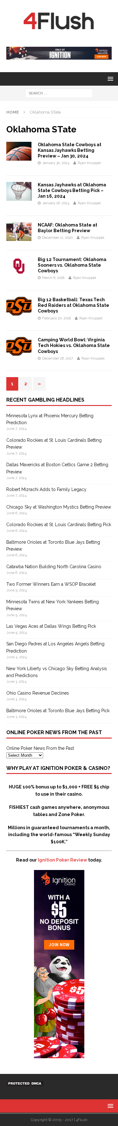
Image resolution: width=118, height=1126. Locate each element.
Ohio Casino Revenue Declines (37, 693)
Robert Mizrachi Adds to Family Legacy (46, 489)
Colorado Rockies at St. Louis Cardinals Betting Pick (58, 524)
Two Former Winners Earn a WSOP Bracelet (51, 584)
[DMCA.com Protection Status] (25, 1083)
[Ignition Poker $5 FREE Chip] (59, 1054)
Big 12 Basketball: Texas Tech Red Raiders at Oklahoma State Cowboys (73, 305)
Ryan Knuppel (89, 163)
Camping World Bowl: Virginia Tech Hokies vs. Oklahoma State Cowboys (74, 345)
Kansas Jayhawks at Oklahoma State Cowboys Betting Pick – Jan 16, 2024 (72, 190)
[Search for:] (59, 93)
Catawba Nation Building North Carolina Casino (53, 566)
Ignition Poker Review (62, 859)
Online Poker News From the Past (40, 748)
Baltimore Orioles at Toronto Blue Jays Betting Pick (58, 710)
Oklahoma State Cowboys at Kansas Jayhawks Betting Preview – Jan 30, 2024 (69, 150)
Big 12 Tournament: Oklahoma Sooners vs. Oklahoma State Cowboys (72, 265)
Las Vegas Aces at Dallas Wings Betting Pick (51, 626)
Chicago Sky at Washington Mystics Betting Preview (58, 507)
